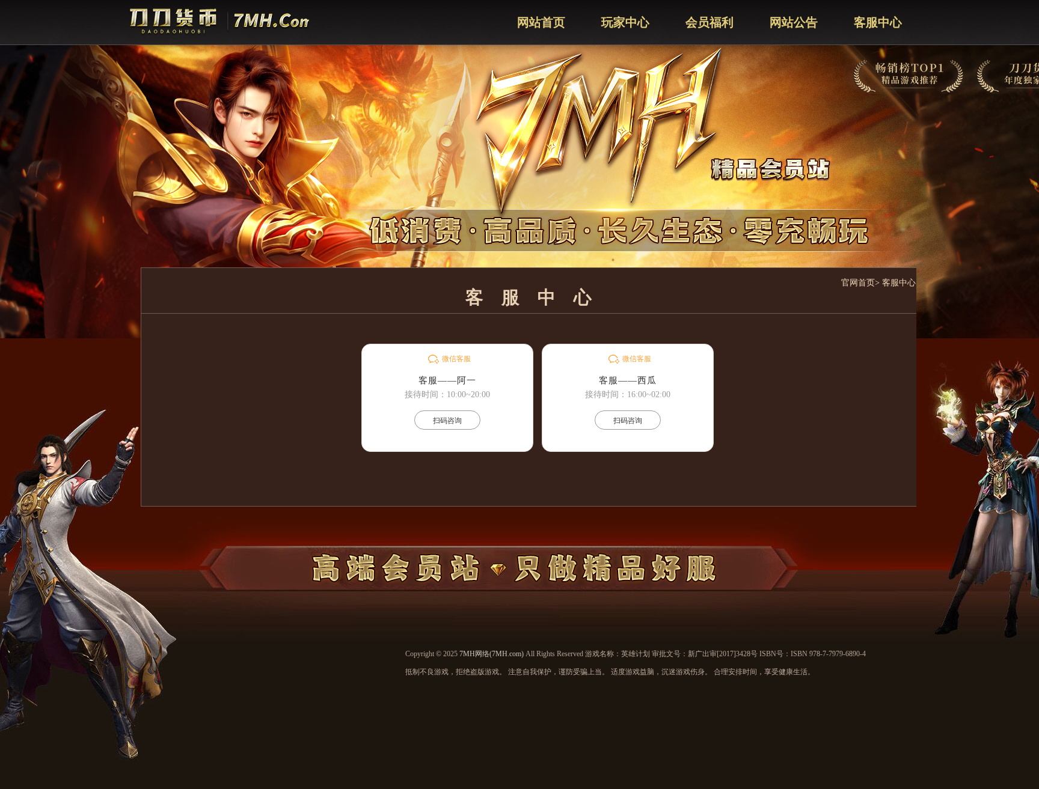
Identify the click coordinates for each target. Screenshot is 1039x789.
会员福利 (709, 22)
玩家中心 (625, 22)
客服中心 (878, 22)
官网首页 (858, 282)
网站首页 (541, 22)
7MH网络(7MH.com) (491, 654)
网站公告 (794, 22)
